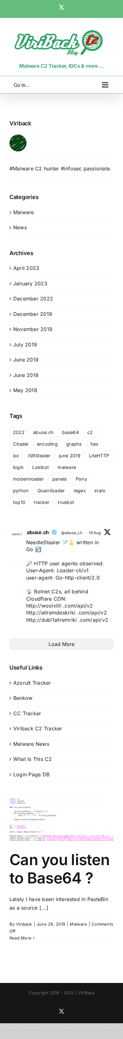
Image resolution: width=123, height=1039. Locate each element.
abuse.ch (43, 432)
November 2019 (32, 329)
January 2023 (30, 283)
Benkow (22, 698)
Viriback (24, 924)
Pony (81, 479)
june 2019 (69, 455)
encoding (47, 444)
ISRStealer (39, 455)
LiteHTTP (99, 455)
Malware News (31, 744)
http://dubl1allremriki (51, 620)
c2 (90, 432)
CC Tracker (27, 713)
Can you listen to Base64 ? (59, 868)
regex (79, 490)
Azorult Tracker (32, 683)
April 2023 (26, 268)
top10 (19, 502)
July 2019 (25, 344)
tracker (41, 502)
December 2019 (32, 314)
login (18, 467)
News (20, 227)
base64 (70, 432)
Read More (20, 937)
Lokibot (40, 467)
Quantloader (51, 490)
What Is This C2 (32, 759)
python (21, 490)
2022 (19, 432)
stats (99, 490)
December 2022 (33, 298)
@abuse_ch (71, 532)
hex (95, 444)
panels (59, 479)
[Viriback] (17, 138)
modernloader (28, 479)
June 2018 (25, 375)
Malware (78, 924)
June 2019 (25, 360)
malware (66, 467)
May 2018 (25, 390)
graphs (74, 444)
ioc (16, 455)
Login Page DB (31, 774)
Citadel (20, 444)
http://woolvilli (44, 605)
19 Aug (95, 532)
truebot (66, 502)
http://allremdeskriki (50, 612)
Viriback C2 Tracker (37, 728)
